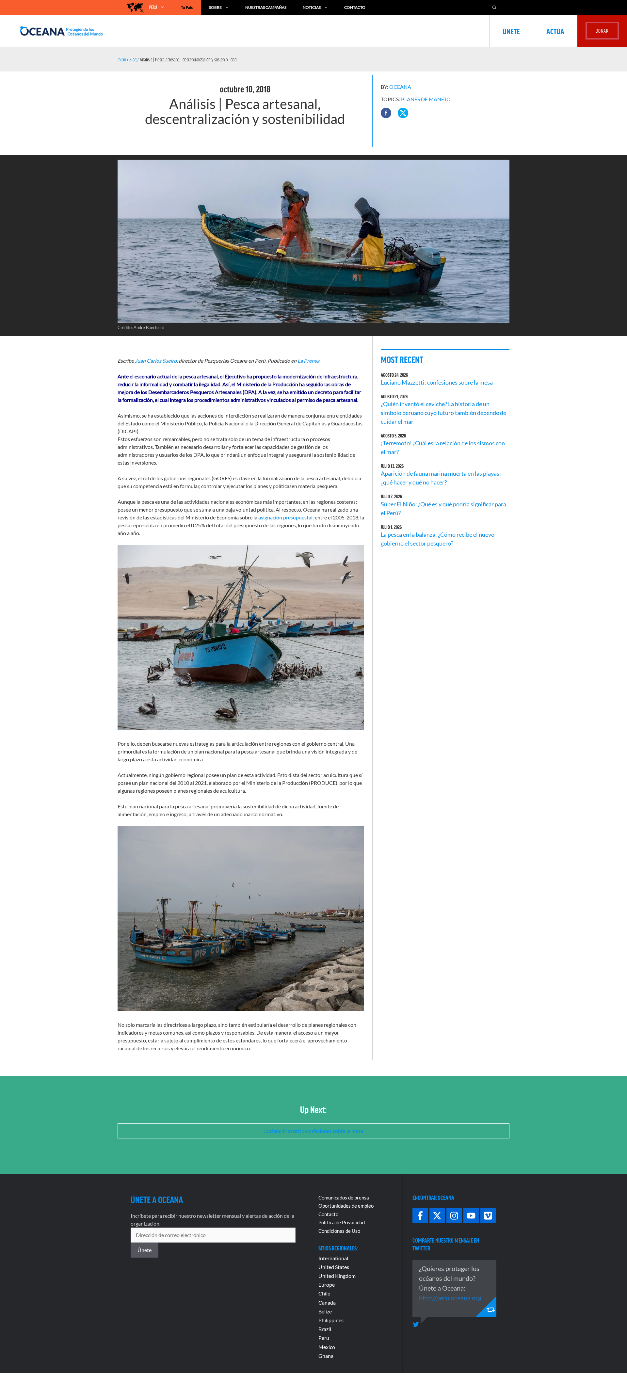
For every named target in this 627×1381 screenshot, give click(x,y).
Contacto (354, 7)
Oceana (400, 87)
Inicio (122, 59)
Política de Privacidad (341, 1222)
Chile (324, 1293)
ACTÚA (555, 31)
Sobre (215, 7)
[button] (386, 113)
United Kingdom (337, 1276)
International (333, 1258)
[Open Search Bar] (494, 7)
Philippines (331, 1320)
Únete (511, 31)
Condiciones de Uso (339, 1231)
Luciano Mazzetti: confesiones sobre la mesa (437, 382)
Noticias (312, 7)
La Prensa (308, 360)
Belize (325, 1311)
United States (333, 1267)
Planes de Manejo (426, 99)
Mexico (326, 1347)
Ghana (325, 1356)
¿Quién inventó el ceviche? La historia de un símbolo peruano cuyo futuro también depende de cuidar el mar (443, 412)
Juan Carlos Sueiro (156, 360)
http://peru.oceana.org (450, 1298)
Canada (327, 1302)
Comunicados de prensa (343, 1197)
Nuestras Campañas (265, 7)
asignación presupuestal (285, 517)
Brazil (324, 1329)
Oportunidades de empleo (346, 1206)
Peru (323, 1338)
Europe (326, 1284)
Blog (133, 59)
